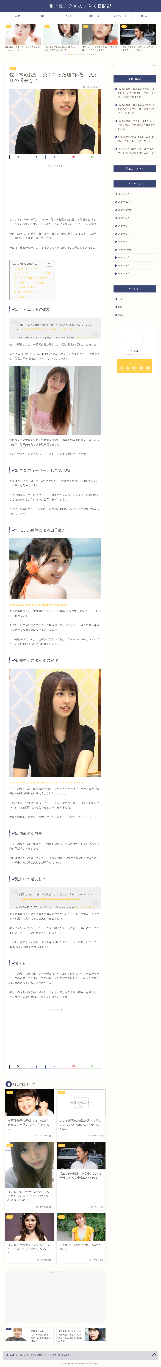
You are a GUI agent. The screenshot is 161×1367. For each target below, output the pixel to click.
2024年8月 (124, 225)
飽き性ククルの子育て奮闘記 (80, 6)
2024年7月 (124, 233)
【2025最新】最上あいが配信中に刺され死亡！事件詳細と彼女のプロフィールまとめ (136, 109)
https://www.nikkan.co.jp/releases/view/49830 (38, 605)
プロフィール (120, 16)
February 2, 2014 (84, 337)
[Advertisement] (55, 191)
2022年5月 (124, 257)
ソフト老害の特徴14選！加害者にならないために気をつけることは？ (136, 151)
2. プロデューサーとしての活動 (34, 273)
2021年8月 (124, 273)
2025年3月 (124, 194)
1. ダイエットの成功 (29, 268)
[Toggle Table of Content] (47, 264)
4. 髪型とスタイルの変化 (31, 282)
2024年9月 (124, 217)
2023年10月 (124, 249)
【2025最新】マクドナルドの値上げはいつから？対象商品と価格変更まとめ (136, 125)
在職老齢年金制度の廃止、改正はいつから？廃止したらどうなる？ (136, 139)
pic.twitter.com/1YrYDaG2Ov (63, 329)
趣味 (120, 307)
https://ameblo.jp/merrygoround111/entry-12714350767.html (46, 782)
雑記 (43, 16)
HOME (17, 16)
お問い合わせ (145, 16)
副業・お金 (94, 16)
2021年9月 (124, 265)
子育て (68, 16)
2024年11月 (124, 201)
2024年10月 (124, 209)
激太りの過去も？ (27, 292)
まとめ (21, 296)
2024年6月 (124, 241)
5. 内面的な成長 (26, 287)
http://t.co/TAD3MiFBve (34, 329)
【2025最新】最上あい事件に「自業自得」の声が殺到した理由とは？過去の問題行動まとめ (136, 93)
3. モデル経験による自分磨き (33, 278)
